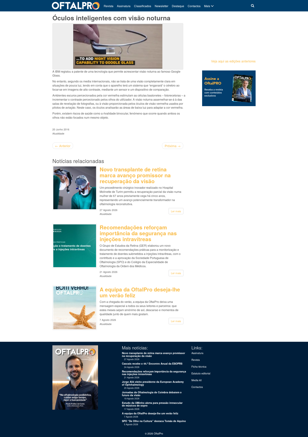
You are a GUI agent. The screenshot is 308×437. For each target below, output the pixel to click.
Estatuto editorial (200, 373)
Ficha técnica (198, 366)
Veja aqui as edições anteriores (233, 61)
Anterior (62, 145)
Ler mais (176, 211)
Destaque (178, 6)
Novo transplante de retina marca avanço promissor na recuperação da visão (135, 175)
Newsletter (161, 6)
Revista (108, 6)
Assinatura (123, 6)
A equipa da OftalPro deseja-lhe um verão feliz (140, 292)
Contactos (194, 6)
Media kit (196, 380)
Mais (207, 6)
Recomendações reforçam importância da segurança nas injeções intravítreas (138, 233)
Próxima (173, 145)
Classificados (142, 6)
